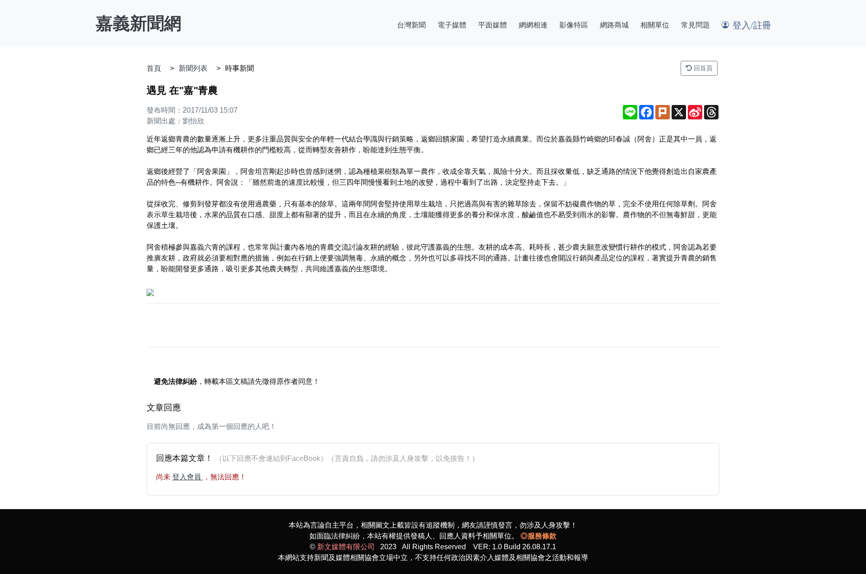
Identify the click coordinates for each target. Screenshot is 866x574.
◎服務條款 (539, 536)
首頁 (154, 68)
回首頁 (702, 68)
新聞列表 (193, 68)
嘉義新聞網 (138, 23)
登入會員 (187, 477)
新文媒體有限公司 (346, 547)
